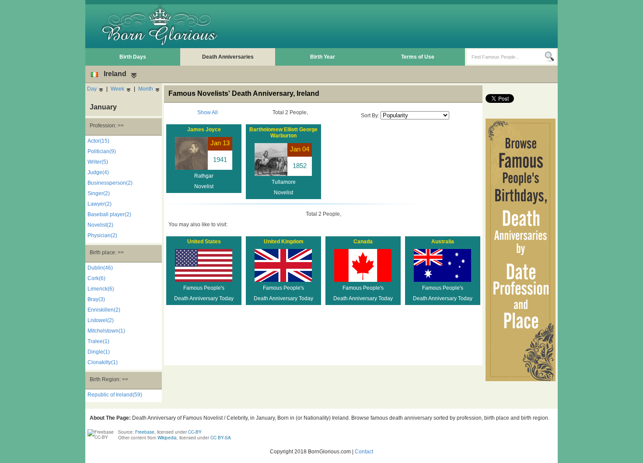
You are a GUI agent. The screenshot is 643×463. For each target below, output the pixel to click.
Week (117, 89)
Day (92, 89)
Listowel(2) (100, 320)
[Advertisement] (396, 26)
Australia (442, 242)
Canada (363, 242)
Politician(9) (101, 151)
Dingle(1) (98, 352)
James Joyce (204, 129)
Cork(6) (96, 278)
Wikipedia (167, 438)
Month (145, 89)
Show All (207, 112)
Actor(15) (98, 141)
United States (204, 242)
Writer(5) (97, 162)
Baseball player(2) (109, 214)
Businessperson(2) (110, 183)
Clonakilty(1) (102, 362)
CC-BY (195, 432)
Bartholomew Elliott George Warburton (283, 132)
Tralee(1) (98, 341)
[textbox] (506, 57)
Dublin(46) (100, 268)
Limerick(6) (100, 289)
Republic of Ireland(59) (114, 395)
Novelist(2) (100, 225)
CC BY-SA (220, 438)
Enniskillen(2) (103, 310)
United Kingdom (284, 242)
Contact (364, 452)
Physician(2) (102, 235)
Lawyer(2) (99, 204)
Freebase (144, 432)
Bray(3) (96, 299)
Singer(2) (98, 193)
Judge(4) (98, 172)
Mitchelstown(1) (106, 331)
